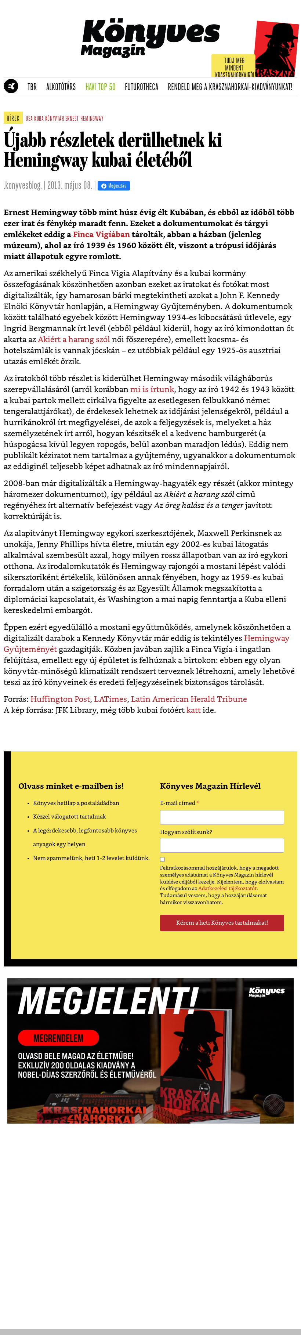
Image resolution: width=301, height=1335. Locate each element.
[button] (7, 86)
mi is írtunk (152, 389)
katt (193, 710)
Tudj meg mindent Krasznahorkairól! (235, 68)
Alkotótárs (63, 87)
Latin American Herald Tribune (189, 699)
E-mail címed (179, 804)
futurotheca (144, 87)
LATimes (110, 699)
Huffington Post (60, 699)
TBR (34, 87)
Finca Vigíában (101, 235)
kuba (39, 119)
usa (29, 119)
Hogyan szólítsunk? (186, 832)
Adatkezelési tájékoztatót (227, 888)
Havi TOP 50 (103, 87)
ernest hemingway (84, 119)
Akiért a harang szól (74, 340)
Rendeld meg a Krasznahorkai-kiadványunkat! (232, 87)
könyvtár (54, 119)
